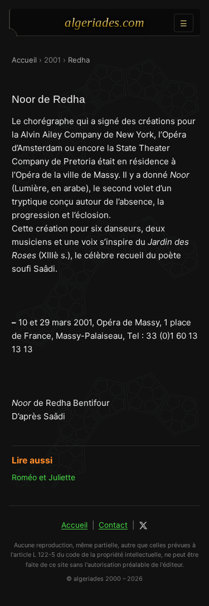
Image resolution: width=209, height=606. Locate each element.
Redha (79, 59)
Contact (113, 524)
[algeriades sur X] (143, 525)
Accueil (24, 59)
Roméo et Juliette (43, 477)
